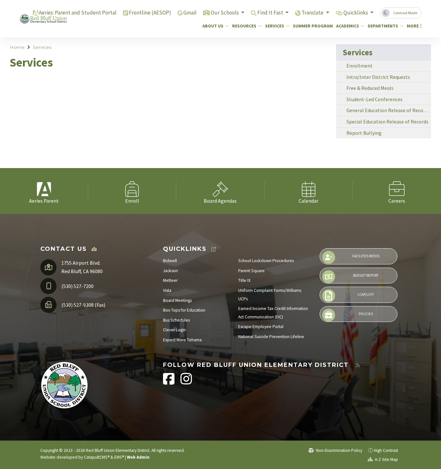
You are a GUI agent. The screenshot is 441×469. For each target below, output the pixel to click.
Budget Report (365, 275)
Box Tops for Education (184, 310)
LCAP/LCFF (366, 294)
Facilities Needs (365, 256)
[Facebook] (169, 382)
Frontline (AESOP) (150, 12)
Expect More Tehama (182, 340)
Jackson (170, 270)
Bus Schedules (176, 320)
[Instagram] (186, 382)
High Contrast (386, 450)
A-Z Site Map (386, 459)
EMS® (119, 457)
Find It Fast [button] (270, 12)
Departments (383, 26)
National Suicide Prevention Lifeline (271, 336)
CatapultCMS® (96, 457)
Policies (366, 314)
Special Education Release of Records (387, 121)
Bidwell (170, 260)
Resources (244, 26)
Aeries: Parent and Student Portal (78, 12)
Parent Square (251, 270)
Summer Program (311, 26)
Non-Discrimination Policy (338, 450)
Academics (347, 26)
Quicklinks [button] (356, 12)
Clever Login (174, 330)
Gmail (190, 12)
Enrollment (359, 65)
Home (17, 47)
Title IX (244, 280)
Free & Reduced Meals (370, 88)
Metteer (170, 280)
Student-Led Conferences (374, 99)
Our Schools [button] (225, 12)
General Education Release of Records (388, 110)
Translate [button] (313, 12)
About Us (212, 26)
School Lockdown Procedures (266, 260)
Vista (167, 290)
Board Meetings (177, 300)
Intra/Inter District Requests (378, 77)
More (413, 26)
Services (274, 26)
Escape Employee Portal (260, 326)
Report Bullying (364, 133)
